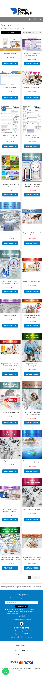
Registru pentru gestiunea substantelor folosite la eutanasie (31, 462)
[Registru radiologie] (10, 306)
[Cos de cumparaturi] (35, 19)
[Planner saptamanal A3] (32, 78)
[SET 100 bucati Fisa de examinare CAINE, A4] (10, 119)
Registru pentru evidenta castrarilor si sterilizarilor (32, 413)
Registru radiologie (10, 315)
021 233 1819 (22, 634)
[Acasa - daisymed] (21, 11)
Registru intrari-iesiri (10, 461)
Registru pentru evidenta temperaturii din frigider (32, 185)
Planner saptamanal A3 (31, 87)
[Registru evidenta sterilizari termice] (10, 216)
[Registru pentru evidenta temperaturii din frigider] (32, 167)
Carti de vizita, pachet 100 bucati (10, 185)
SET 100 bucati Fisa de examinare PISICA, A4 (32, 137)
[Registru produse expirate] (10, 396)
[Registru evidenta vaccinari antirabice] (32, 216)
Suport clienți (20, 650)
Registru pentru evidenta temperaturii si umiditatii (10, 282)
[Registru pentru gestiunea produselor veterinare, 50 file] (10, 541)
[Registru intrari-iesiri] (10, 444)
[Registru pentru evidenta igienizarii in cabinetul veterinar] (10, 493)
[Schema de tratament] (10, 78)
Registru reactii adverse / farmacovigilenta (32, 316)
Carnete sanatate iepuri (10, 53)
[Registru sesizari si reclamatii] (32, 492)
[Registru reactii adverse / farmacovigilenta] (32, 306)
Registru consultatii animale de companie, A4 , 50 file (32, 559)
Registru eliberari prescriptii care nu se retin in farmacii (10, 365)
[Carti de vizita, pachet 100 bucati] (10, 168)
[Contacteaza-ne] (29, 19)
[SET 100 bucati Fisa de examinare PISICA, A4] (32, 119)
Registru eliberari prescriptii (32, 281)
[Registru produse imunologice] (32, 347)
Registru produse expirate (10, 412)
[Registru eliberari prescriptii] (32, 265)
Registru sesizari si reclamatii (32, 509)
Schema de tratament (10, 87)
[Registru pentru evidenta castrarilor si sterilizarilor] (32, 395)
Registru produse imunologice (31, 365)
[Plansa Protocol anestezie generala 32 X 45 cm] (32, 44)
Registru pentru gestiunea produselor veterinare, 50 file (10, 559)
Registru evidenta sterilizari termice (10, 234)
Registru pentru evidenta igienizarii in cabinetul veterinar (10, 510)
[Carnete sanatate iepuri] (10, 44)
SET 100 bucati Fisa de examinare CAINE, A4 (10, 137)
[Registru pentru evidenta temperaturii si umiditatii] (10, 264)
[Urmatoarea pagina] (38, 577)
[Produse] (3, 19)
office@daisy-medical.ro (22, 637)
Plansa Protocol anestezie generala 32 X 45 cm (31, 54)
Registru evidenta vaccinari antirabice (32, 234)
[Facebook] (21, 624)
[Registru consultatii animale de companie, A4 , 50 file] (32, 541)
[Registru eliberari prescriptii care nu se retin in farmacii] (10, 347)
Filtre (12, 32)
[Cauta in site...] (40, 19)
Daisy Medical (20, 646)
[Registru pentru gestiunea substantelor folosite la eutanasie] (32, 444)
